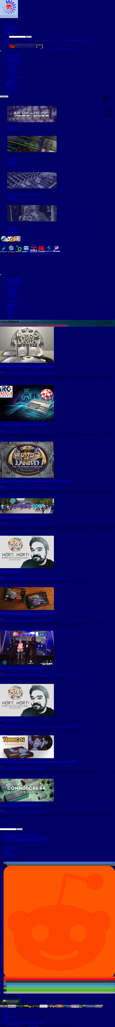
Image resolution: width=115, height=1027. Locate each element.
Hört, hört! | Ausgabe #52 (11, 571)
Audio (5, 74)
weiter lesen (3, 384)
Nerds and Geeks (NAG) (14, 1024)
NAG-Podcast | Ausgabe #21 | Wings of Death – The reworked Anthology (25, 837)
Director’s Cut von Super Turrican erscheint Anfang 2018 (26, 613)
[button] (5, 863)
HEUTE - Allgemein (6, 373)
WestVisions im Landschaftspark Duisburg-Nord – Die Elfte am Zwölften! (25, 840)
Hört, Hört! (31, 578)
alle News (31, 40)
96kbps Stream (16, 244)
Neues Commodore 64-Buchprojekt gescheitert (21, 805)
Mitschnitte (70, 40)
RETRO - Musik (51, 373)
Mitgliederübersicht (9, 30)
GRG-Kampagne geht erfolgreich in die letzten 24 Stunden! (27, 366)
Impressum (41, 1023)
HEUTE (9, 126)
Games (2, 431)
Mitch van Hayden (33, 1026)
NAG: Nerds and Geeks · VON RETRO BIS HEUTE (58, 49)
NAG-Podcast (11, 195)
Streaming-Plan (78, 40)
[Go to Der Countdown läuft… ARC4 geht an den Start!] (27, 420)
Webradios (92, 40)
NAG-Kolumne (39, 578)
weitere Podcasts (12, 197)
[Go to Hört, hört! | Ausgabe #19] (27, 716)
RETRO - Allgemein (40, 373)
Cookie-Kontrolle (32, 1023)
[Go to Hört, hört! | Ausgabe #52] (27, 567)
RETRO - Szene (48, 524)
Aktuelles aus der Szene (14, 129)
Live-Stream (61, 40)
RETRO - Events (16, 431)
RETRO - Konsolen (16, 524)
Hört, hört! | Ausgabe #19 (11, 720)
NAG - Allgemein (28, 373)
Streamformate (11, 162)
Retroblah (10, 166)
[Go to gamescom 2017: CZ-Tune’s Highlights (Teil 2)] (27, 664)
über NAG (10, 227)
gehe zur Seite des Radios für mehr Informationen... (37, 253)
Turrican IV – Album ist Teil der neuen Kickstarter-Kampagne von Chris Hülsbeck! (38, 761)
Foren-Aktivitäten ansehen (11, 28)
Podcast (86, 40)
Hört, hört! (54, 40)
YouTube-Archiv (12, 161)
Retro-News (38, 40)
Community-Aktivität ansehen (12, 25)
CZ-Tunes (3, 522)
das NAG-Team (11, 230)
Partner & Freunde (12, 232)
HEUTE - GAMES (18, 675)
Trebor (2, 371)
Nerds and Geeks (8, 83)
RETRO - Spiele (38, 524)
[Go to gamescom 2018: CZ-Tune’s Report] (27, 513)
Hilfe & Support (8, 32)
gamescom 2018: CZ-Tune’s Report (16, 517)
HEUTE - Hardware (30, 675)
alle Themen (10, 128)
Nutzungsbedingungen (10, 33)
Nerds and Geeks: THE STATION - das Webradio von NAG (24, 194)
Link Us (9, 233)
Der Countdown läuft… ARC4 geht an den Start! (22, 424)
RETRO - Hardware (29, 812)
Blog (5, 53)
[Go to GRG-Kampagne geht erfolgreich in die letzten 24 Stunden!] (27, 362)
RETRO (9, 125)
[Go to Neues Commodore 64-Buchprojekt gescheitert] (27, 801)
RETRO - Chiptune (50, 578)
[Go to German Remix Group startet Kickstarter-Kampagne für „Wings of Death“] (27, 477)
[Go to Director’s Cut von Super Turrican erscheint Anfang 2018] (27, 609)
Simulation (79, 727)
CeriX (2, 577)
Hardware (7, 431)
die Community (11, 228)
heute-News (46, 40)
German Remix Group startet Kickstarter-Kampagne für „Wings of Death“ (35, 481)
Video (5, 63)
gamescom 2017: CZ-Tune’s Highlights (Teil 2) (21, 668)
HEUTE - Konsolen (42, 675)
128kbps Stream (4, 244)
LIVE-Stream (11, 157)
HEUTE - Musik (17, 373)
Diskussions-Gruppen (10, 27)
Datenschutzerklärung (20, 1023)
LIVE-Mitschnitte (12, 159)
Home (2, 326)
